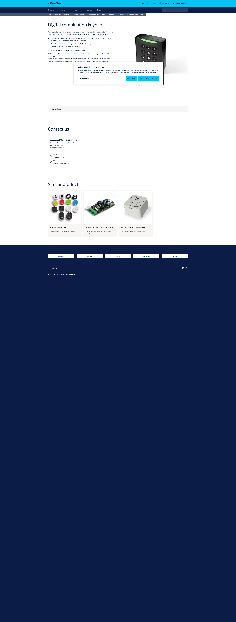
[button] (56, 10)
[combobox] (175, 10)
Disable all (131, 79)
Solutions (51, 10)
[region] (119, 73)
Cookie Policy (140, 72)
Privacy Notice (151, 72)
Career (99, 10)
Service (63, 10)
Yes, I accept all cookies (149, 79)
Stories (76, 10)
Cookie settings (83, 78)
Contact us (89, 10)
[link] (145, 3)
